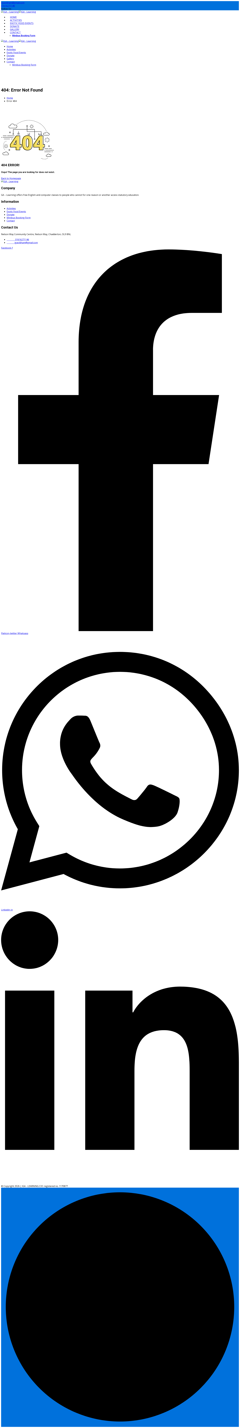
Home (13, 17)
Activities (16, 20)
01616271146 (8, 5)
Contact (15, 32)
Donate (14, 26)
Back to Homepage (11, 178)
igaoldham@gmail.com (12, 2)
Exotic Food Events (21, 23)
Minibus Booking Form (23, 35)
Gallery (14, 29)
